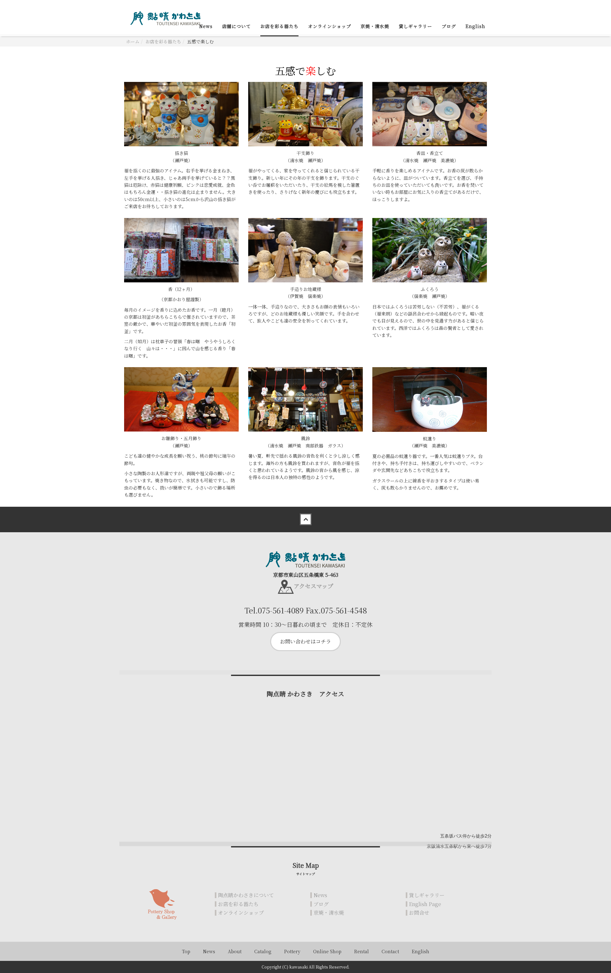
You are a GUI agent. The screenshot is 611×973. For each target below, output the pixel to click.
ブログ (449, 26)
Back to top (305, 519)
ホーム (132, 41)
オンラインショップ (329, 26)
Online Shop (327, 951)
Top (186, 951)
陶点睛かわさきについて (246, 895)
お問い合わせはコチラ (305, 641)
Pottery (292, 951)
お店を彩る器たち (279, 26)
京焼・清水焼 (375, 26)
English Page (425, 904)
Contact (390, 951)
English (475, 26)
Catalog (262, 951)
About (235, 951)
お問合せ (419, 912)
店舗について (236, 26)
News (206, 26)
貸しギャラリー (415, 26)
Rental (361, 951)
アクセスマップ (313, 586)
